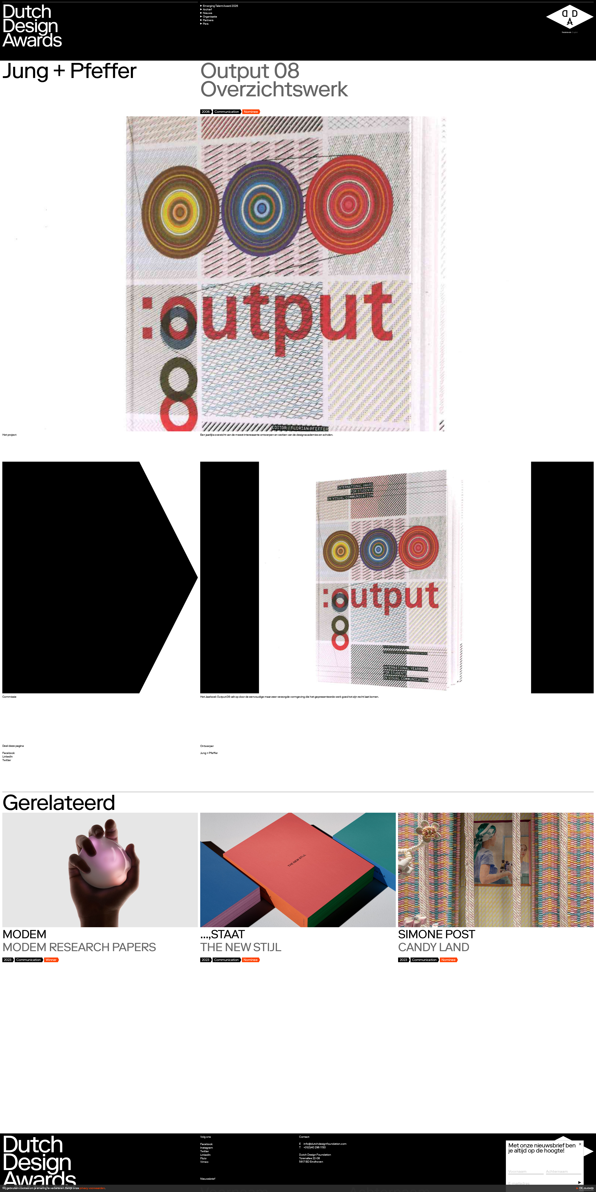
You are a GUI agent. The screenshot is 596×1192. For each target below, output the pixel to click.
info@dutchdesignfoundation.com (325, 1144)
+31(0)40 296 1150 (315, 1147)
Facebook (8, 753)
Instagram (206, 1148)
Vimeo (204, 1162)
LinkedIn (7, 757)
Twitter (6, 760)
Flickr (203, 1158)
